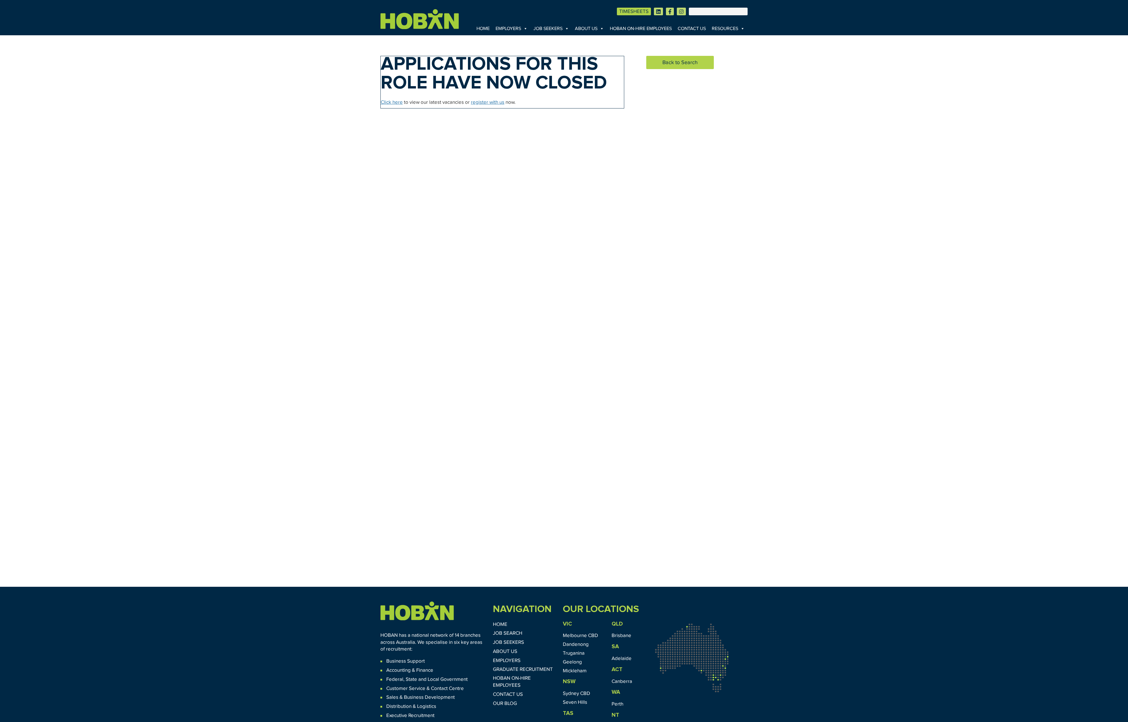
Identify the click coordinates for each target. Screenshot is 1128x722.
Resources (725, 28)
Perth (617, 704)
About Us (586, 28)
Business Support (405, 661)
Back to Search (680, 62)
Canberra (622, 681)
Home (483, 28)
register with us (487, 102)
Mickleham (575, 670)
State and (416, 679)
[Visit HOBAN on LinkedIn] (658, 11)
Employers (508, 28)
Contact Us (692, 28)
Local (433, 679)
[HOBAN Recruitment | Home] (417, 610)
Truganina (574, 653)
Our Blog (505, 703)
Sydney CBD (576, 693)
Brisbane (621, 635)
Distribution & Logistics (411, 706)
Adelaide (622, 658)
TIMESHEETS (634, 11)
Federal (394, 679)
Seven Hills (575, 702)
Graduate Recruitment (523, 669)
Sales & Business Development (420, 697)
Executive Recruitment (410, 715)
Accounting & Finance (409, 670)
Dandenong (576, 644)
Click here (392, 102)
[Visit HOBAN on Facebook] (670, 11)
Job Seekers (548, 28)
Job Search (507, 633)
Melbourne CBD (580, 635)
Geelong (572, 662)
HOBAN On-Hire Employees (641, 28)
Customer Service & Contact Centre (425, 688)
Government (453, 679)
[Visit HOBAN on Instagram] (681, 11)
